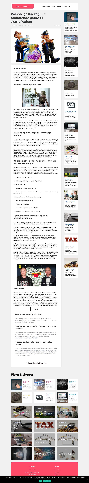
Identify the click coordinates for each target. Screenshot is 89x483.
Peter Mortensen (28, 25)
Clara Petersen (68, 47)
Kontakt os (66, 6)
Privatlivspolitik (46, 480)
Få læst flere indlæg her (36, 363)
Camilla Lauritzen (69, 25)
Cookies (58, 6)
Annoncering (46, 6)
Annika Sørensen (69, 70)
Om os (53, 6)
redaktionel (58, 25)
